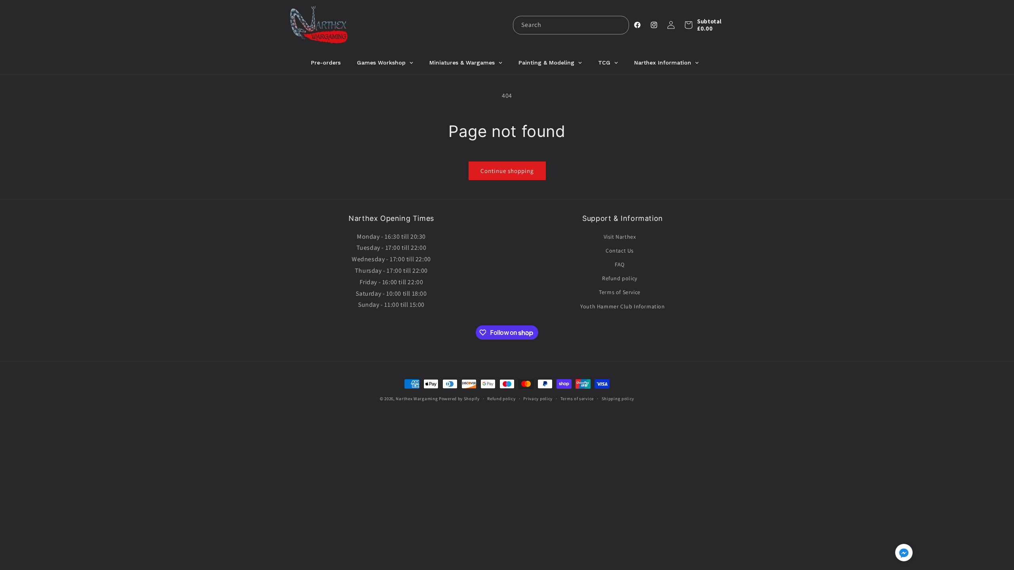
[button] (688, 25)
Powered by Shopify (459, 398)
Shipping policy (618, 398)
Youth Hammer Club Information (622, 306)
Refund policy (619, 278)
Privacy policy (538, 398)
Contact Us (620, 250)
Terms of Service (619, 292)
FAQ (620, 264)
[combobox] (571, 25)
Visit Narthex (620, 236)
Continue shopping (507, 171)
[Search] (620, 25)
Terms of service (577, 398)
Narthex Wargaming (417, 398)
